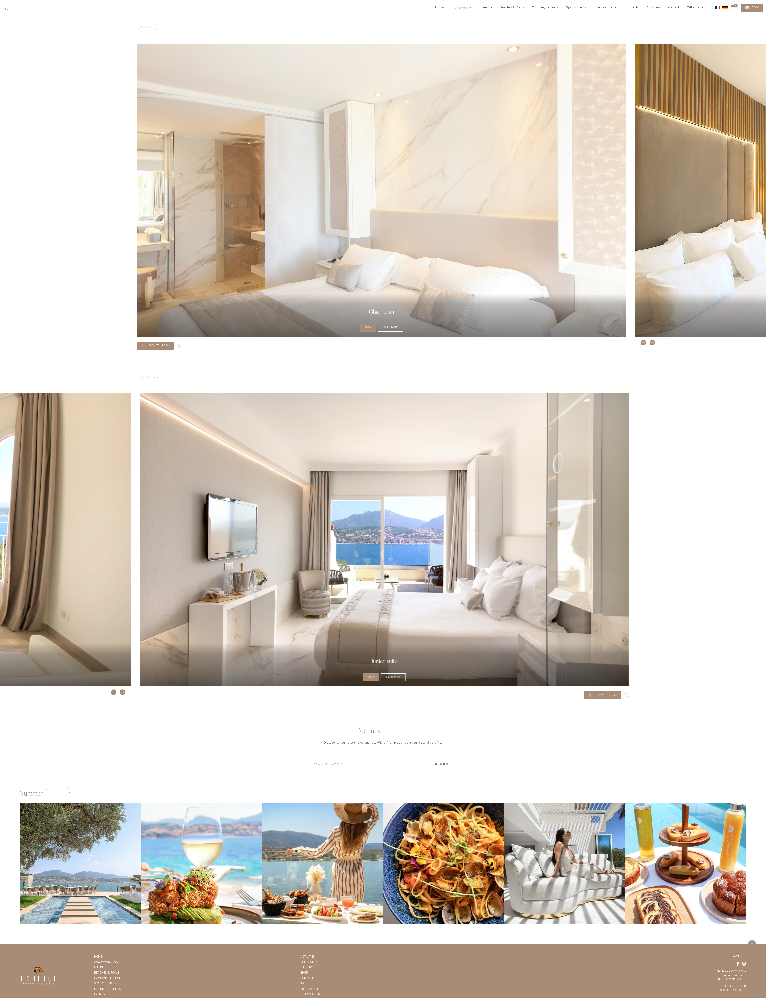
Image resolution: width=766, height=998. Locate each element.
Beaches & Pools (512, 7)
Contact (673, 7)
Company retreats (545, 7)
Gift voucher (696, 7)
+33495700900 (735, 986)
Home (439, 7)
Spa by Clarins (576, 7)
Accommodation (106, 962)
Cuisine (99, 967)
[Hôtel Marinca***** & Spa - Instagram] (744, 964)
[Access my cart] (733, 8)
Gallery (306, 967)
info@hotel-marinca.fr (731, 990)
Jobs (303, 983)
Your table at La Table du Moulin (752, 41)
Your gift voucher (752, 54)
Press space (309, 989)
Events (99, 994)
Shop (304, 972)
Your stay (752, 7)
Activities (653, 7)
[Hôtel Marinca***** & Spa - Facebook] (738, 964)
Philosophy (309, 962)
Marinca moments (608, 7)
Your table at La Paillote (752, 16)
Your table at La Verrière (752, 28)
